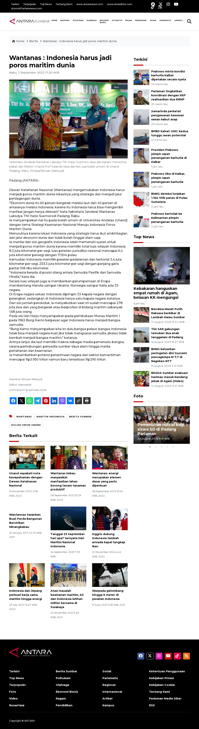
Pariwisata (110, 678)
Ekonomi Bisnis (104, 21)
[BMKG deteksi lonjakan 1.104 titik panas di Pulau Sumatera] (141, 199)
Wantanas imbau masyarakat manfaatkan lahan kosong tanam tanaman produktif (68, 481)
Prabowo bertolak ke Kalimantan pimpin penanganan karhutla (167, 218)
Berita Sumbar (66, 671)
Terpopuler (29, 4)
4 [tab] (167, 447)
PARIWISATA (165, 20)
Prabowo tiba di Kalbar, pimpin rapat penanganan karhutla (168, 178)
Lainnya (178, 20)
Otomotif (117, 20)
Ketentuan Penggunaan (167, 671)
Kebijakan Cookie (162, 685)
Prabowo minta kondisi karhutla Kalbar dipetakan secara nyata (168, 75)
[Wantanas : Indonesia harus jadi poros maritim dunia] (162, 265)
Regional (108, 685)
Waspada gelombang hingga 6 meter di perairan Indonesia (107, 595)
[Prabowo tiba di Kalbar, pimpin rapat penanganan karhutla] (141, 179)
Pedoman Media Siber (165, 698)
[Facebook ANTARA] (153, 4)
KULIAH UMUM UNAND (26, 425)
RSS (152, 705)
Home (20, 41)
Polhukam (78, 20)
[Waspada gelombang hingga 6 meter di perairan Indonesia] (110, 575)
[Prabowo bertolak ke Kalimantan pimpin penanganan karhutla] (141, 219)
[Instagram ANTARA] (168, 4)
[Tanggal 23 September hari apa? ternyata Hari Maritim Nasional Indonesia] (68, 518)
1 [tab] (150, 447)
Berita (34, 41)
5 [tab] (173, 447)
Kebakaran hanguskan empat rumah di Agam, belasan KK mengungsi (156, 293)
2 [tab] (156, 447)
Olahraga (91, 20)
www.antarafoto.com (119, 4)
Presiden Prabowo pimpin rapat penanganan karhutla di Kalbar (169, 156)
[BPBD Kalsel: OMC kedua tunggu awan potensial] (141, 137)
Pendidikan (141, 20)
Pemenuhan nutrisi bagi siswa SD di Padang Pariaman (160, 429)
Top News (46, 4)
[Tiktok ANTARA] (152, 7)
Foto (138, 396)
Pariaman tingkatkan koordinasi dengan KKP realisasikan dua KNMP (168, 95)
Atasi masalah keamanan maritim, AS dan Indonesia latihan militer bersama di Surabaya (67, 599)
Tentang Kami (64, 4)
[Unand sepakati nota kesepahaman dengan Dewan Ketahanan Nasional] (27, 457)
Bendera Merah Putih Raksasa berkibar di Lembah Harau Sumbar (168, 313)
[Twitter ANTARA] (161, 4)
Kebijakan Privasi (161, 678)
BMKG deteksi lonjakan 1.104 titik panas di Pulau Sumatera (169, 198)
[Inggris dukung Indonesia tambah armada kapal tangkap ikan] (110, 518)
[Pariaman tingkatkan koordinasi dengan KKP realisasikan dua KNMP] (141, 97)
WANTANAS (24, 416)
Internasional (112, 691)
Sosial (106, 671)
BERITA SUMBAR (80, 416)
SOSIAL (153, 20)
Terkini (15, 4)
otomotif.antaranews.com (26, 8)
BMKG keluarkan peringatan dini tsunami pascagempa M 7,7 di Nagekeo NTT (169, 355)
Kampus (108, 705)
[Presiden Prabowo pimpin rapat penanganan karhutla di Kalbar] (141, 155)
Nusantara (16, 705)
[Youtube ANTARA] (176, 4)
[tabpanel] (162, 425)
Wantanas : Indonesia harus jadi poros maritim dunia (80, 41)
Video (13, 698)
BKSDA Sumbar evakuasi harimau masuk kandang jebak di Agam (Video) (169, 377)
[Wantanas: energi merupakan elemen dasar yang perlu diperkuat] (110, 457)
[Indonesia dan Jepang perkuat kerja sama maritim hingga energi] (27, 575)
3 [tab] (162, 447)
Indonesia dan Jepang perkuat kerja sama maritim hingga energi (25, 595)
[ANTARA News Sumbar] (29, 21)
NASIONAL (65, 20)
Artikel (107, 698)
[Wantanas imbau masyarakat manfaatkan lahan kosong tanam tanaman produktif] (68, 457)
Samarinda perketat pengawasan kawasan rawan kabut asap (167, 115)
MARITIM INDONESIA (51, 416)
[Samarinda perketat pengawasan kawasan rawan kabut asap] (141, 117)
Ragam (128, 20)
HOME (54, 20)
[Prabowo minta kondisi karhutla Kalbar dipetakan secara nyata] (141, 77)
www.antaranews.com (89, 4)
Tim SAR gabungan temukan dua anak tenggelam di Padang (167, 333)
